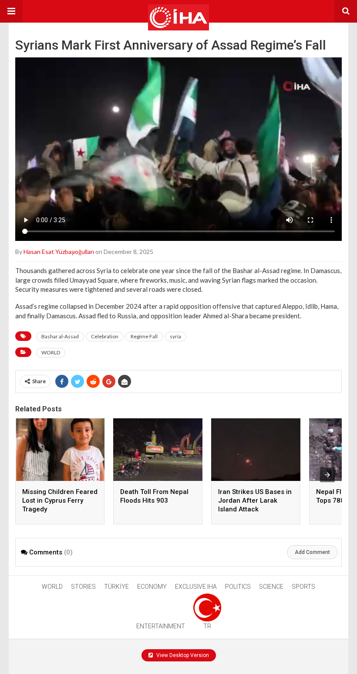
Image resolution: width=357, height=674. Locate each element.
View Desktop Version (182, 655)
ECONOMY (152, 586)
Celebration (104, 336)
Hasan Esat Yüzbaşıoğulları (59, 251)
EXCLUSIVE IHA (196, 586)
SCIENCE (271, 586)
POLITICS (238, 586)
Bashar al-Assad (60, 336)
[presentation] (327, 474)
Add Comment (312, 552)
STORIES (83, 586)
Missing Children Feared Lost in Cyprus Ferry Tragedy (60, 500)
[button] (11, 11)
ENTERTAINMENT (160, 626)
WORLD (50, 352)
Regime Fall (144, 336)
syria (175, 336)
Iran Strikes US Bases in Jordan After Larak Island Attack (255, 500)
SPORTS (303, 586)
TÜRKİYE (116, 586)
